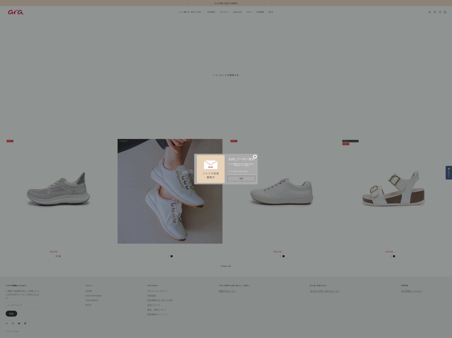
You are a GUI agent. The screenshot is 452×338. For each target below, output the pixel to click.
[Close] (255, 156)
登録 (241, 178)
